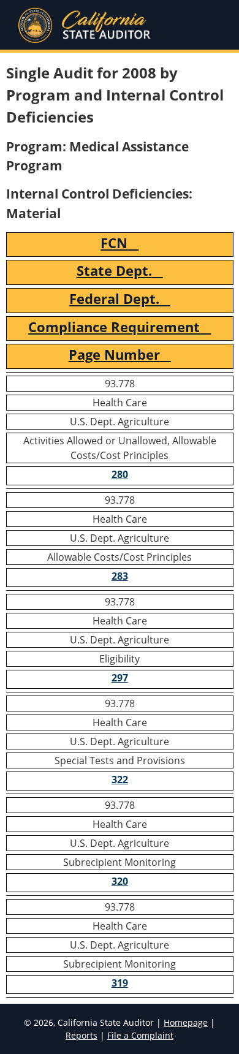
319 (120, 983)
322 (120, 779)
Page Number (114, 354)
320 (120, 881)
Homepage (186, 1022)
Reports (81, 1035)
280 (120, 474)
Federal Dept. (114, 298)
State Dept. (114, 270)
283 (120, 576)
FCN (114, 242)
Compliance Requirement (114, 326)
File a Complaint (140, 1035)
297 (120, 677)
